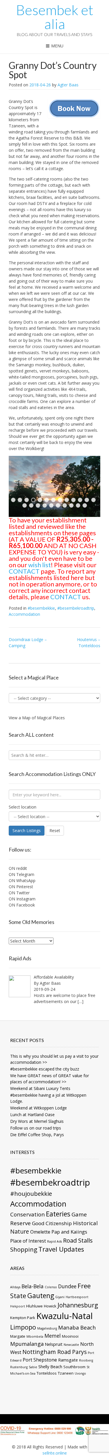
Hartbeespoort (77, 1297)
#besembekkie (41, 608)
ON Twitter (19, 892)
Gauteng (40, 1295)
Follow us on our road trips (35, 1128)
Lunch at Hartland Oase (32, 1114)
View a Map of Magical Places (37, 717)
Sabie (33, 1367)
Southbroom (74, 1366)
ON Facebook (22, 905)
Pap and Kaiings (69, 1231)
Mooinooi (70, 1336)
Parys (79, 1352)
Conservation (27, 1214)
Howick (50, 1306)
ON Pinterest (21, 886)
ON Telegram (21, 874)
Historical (85, 1223)
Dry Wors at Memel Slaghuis (37, 1121)
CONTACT (24, 571)
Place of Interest (28, 1241)
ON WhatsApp (22, 880)
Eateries (58, 1213)
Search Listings (26, 830)
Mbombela (34, 1336)
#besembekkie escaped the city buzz (44, 1069)
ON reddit (18, 868)
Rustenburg (19, 1367)
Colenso (51, 1287)
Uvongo (80, 1373)
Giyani (60, 1297)
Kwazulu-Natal (64, 1316)
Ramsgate (68, 1360)
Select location (22, 807)
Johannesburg (78, 1305)
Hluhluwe (34, 1306)
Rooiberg (86, 1360)
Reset (54, 830)
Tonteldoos (47, 1373)
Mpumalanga (27, 1343)
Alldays (15, 1287)
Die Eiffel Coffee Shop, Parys (37, 1134)
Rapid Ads (54, 1241)
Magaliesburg (47, 1328)
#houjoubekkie (31, 1193)
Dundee (67, 1286)
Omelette (40, 1232)
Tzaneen (66, 1373)
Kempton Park (22, 1317)
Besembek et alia (54, 17)
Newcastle (71, 1345)
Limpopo (23, 1327)
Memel (52, 1335)
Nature (19, 1231)
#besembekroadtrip (75, 608)
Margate (17, 1336)
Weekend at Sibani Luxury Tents (40, 1088)
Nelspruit (53, 1344)
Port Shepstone (40, 1360)
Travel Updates (61, 1249)
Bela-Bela (33, 1286)
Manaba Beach (77, 1327)
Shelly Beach (50, 1366)
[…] (80, 1001)
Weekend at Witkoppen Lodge (38, 1108)
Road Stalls (78, 1240)
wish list (39, 565)
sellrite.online (54, 1453)
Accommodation (24, 614)
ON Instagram (22, 899)
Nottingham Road (46, 1352)
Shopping (23, 1249)
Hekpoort (17, 1306)
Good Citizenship (52, 1223)
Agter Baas (68, 85)
